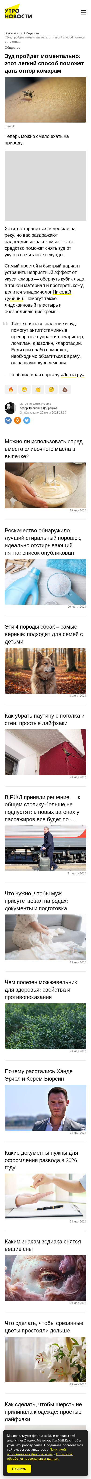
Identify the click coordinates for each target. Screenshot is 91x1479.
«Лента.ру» (72, 374)
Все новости (13, 33)
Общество (31, 33)
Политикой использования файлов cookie (36, 1451)
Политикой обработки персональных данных (40, 1456)
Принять (19, 1469)
